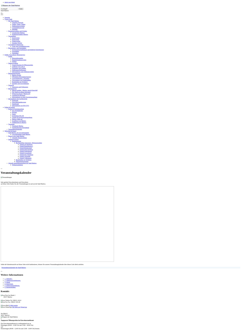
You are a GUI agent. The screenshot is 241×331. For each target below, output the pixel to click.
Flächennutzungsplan (22, 161)
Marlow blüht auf (17, 119)
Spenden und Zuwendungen (20, 83)
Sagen (14, 114)
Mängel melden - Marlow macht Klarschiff (24, 90)
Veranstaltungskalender (15, 129)
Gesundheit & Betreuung (15, 44)
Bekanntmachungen (14, 73)
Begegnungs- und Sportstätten (17, 48)
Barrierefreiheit (10, 287)
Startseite (7, 17)
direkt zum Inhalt (10, 2)
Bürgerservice (12, 88)
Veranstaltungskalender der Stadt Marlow (14, 267)
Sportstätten (15, 51)
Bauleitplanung (16, 141)
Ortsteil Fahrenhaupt (26, 151)
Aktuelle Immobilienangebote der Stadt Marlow (22, 163)
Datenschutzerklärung (12, 285)
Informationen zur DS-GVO (20, 105)
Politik (10, 56)
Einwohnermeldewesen (19, 102)
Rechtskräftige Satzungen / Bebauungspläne (29, 143)
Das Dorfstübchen (17, 110)
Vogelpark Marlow (17, 126)
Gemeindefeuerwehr (18, 28)
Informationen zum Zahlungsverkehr (23, 72)
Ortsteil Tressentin (25, 156)
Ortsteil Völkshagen (25, 158)
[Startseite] (10, 5)
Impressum (9, 284)
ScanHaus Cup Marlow (19, 121)
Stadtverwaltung (13, 63)
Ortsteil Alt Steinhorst (26, 144)
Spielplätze (15, 53)
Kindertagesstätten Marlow (20, 34)
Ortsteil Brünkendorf (26, 148)
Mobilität (14, 29)
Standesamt (15, 104)
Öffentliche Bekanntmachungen (21, 77)
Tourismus (11, 124)
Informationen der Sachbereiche (17, 99)
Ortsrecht (11, 85)
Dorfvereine (15, 39)
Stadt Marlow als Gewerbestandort (18, 133)
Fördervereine (16, 41)
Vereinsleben (12, 36)
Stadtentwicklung (13, 139)
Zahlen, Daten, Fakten (18, 24)
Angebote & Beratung (18, 95)
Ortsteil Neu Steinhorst (26, 155)
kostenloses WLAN (18, 116)
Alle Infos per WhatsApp (19, 307)
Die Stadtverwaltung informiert (21, 92)
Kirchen (14, 112)
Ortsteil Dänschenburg (26, 149)
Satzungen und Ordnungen (20, 87)
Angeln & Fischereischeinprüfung (22, 117)
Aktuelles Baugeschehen (19, 138)
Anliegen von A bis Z (18, 66)
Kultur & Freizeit (10, 107)
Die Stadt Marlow (13, 21)
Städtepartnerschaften (18, 26)
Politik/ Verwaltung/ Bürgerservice (15, 55)
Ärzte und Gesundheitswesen (20, 46)
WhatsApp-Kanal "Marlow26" (21, 94)
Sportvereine (16, 38)
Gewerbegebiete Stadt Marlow (21, 134)
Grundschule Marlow (18, 33)
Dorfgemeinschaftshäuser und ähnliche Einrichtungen (28, 50)
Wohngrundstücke (17, 165)
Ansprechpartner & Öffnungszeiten (22, 65)
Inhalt (7, 282)
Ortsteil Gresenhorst (25, 153)
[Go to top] (1, 271)
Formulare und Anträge (19, 68)
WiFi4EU (9, 279)
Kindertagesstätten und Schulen (17, 31)
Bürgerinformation (17, 58)
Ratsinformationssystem (19, 60)
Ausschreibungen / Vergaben (20, 78)
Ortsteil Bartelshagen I (26, 146)
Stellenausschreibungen (19, 70)
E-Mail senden (13, 305)
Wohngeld (15, 100)
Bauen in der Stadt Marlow (16, 136)
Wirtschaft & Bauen (10, 131)
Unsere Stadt (8, 19)
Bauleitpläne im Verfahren (20, 82)
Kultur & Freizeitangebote (16, 109)
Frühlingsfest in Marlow (19, 122)
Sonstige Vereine (17, 43)
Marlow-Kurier (16, 75)
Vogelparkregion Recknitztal (20, 127)
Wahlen (14, 61)
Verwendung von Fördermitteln (21, 80)
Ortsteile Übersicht (17, 22)
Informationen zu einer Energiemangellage (24, 97)
